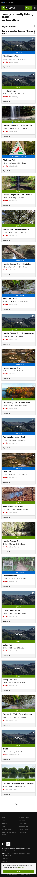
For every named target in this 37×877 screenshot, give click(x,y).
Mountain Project (24, 817)
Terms (22, 874)
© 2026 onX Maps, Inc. (13, 874)
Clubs (3, 826)
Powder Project (23, 829)
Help (3, 820)
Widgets (4, 823)
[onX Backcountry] (7, 2)
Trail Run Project (23, 826)
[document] (18, 868)
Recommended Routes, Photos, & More (18, 31)
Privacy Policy (20, 867)
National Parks (23, 832)
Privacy (28, 874)
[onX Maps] (6, 845)
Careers (4, 861)
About (3, 817)
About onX (5, 858)
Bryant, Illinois (8, 26)
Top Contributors (6, 829)
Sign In (28, 8)
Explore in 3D (6, 67)
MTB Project (22, 820)
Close (18, 871)
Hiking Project (23, 823)
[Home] (9, 8)
